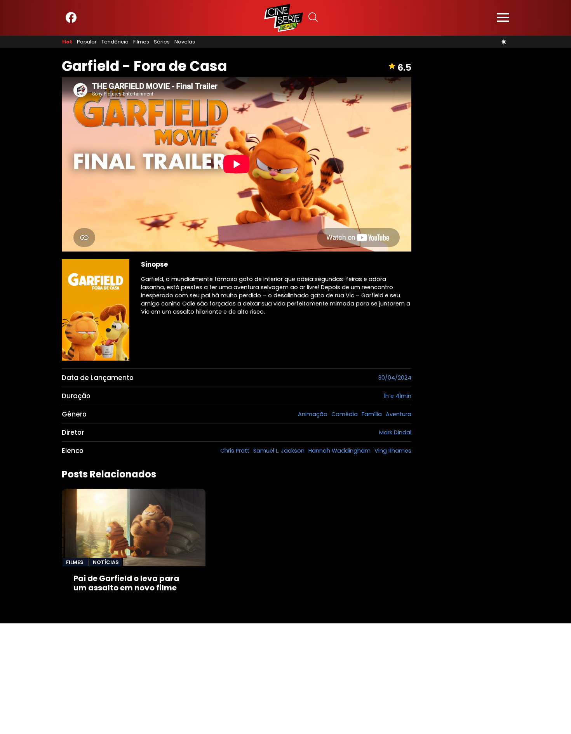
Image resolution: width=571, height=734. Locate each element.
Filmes (141, 42)
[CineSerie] (283, 18)
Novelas (184, 42)
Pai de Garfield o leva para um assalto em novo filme (126, 583)
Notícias (106, 562)
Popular (87, 42)
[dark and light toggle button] (503, 42)
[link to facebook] (71, 21)
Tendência (115, 42)
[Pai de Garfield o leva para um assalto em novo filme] (133, 527)
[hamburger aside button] (503, 18)
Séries (162, 42)
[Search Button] (313, 18)
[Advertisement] (233, 677)
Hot (67, 42)
